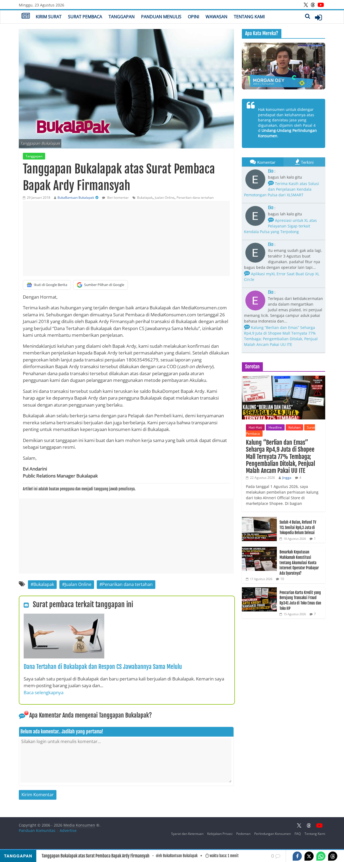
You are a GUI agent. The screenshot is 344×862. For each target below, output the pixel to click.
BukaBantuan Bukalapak (76, 197)
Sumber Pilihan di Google (104, 284)
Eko (270, 171)
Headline (275, 427)
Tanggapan (122, 17)
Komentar (266, 162)
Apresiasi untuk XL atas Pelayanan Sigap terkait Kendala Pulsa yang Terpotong (280, 226)
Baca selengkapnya (43, 692)
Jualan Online (164, 197)
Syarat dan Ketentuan (187, 833)
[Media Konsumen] (26, 16)
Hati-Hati (255, 427)
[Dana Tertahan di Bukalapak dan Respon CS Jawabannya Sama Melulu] (64, 617)
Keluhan (294, 427)
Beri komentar (117, 197)
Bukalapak (145, 197)
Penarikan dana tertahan (195, 197)
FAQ (298, 833)
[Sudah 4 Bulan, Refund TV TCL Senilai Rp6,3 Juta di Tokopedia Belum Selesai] (259, 519)
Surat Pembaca (85, 17)
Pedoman (243, 833)
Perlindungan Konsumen (272, 833)
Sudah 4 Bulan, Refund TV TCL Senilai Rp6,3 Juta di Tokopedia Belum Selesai (298, 527)
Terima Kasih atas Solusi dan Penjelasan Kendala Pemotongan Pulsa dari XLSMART (281, 189)
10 (282, 579)
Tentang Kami (249, 17)
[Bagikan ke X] (309, 856)
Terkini (307, 162)
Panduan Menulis (161, 17)
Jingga (286, 477)
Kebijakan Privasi (219, 833)
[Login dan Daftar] (318, 17)
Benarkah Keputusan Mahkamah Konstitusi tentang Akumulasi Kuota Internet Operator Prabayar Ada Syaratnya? (299, 562)
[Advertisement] (126, 238)
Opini (193, 17)
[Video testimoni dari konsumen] (283, 66)
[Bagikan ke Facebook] (297, 856)
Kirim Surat (49, 17)
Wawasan (216, 17)
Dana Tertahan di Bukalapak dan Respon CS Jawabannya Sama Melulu (103, 666)
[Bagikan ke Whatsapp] (320, 856)
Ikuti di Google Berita (50, 284)
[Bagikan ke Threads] (332, 856)
